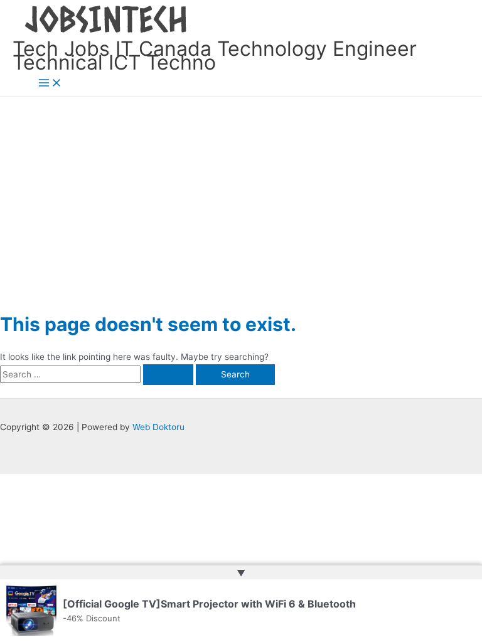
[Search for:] (98, 374)
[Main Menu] (50, 83)
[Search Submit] (168, 375)
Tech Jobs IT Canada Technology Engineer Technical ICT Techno (215, 55)
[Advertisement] (241, 191)
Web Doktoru (158, 427)
